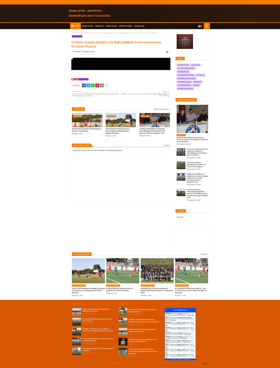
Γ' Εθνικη (201, 75)
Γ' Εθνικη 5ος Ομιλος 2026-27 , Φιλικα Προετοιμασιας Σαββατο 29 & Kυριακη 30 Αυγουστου (143, 351)
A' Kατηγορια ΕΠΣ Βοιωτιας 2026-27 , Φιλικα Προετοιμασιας (97, 320)
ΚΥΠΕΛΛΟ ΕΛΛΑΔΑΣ (185, 82)
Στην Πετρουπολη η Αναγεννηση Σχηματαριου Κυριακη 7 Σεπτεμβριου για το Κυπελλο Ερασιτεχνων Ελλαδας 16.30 (197, 193)
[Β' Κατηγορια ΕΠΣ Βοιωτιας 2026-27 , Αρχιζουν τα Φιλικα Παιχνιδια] (76, 341)
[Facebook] (84, 85)
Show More (203, 254)
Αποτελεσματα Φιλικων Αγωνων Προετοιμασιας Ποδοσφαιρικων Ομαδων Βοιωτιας (118, 131)
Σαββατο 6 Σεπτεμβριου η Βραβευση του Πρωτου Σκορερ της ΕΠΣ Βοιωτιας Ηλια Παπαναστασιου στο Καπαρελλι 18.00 (197, 178)
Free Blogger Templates (116, 363)
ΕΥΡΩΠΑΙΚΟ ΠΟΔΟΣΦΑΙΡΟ (187, 78)
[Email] (102, 85)
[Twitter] (88, 85)
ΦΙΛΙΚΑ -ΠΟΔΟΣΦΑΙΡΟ (186, 89)
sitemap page (139, 26)
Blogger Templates (88, 363)
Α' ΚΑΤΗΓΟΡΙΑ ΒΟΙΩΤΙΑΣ (186, 68)
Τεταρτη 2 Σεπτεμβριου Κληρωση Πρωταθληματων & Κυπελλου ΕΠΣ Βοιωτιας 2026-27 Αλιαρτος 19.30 (152, 131)
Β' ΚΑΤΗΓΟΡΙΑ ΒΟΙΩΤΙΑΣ (186, 75)
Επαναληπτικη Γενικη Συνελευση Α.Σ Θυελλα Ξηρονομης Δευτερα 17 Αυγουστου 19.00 (157, 290)
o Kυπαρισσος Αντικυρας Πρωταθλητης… (177, 314)
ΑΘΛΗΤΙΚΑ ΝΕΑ (87, 26)
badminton (99, 26)
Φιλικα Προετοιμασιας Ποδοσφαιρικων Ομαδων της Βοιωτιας (86, 130)
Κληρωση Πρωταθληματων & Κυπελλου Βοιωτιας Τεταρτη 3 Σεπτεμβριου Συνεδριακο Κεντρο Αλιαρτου (192, 139)
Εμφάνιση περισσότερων (161, 109)
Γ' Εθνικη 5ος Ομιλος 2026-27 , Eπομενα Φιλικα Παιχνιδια (97, 349)
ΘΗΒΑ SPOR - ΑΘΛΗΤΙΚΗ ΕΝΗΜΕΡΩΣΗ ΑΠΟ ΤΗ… (179, 323)
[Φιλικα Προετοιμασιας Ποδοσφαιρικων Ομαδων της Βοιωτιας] (76, 312)
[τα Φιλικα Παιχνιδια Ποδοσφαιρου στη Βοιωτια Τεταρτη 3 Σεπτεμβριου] (181, 165)
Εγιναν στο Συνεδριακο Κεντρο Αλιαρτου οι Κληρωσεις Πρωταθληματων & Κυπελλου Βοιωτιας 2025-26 (197, 152)
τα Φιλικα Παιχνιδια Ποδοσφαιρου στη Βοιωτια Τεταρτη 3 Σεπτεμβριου (196, 164)
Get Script (173, 359)
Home (205, 364)
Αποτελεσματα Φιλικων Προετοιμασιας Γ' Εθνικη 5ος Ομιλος (143, 310)
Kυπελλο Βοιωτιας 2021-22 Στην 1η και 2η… (179, 333)
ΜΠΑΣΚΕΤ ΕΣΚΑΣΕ (125, 26)
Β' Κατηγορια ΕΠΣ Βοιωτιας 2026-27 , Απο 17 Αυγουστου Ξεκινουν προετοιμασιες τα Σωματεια (191, 290)
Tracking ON (186, 359)
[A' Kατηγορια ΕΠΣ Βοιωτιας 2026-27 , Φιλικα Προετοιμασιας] (76, 322)
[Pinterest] (97, 85)
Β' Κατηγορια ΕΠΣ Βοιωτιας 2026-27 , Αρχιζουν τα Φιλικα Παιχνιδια (120, 289)
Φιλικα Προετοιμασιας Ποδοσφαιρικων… (179, 341)
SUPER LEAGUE (111, 26)
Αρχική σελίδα (76, 33)
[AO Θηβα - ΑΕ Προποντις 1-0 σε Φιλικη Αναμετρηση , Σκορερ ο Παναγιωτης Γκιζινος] (76, 331)
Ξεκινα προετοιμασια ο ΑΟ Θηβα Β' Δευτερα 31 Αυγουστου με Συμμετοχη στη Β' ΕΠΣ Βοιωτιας (88, 290)
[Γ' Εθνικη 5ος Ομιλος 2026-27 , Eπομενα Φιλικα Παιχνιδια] (76, 351)
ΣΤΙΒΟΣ (197, 85)
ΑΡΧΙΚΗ (77, 26)
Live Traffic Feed (180, 310)
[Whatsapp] (93, 85)
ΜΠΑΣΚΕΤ (198, 82)
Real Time (179, 359)
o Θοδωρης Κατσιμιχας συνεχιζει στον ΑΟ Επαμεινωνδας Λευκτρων (143, 340)
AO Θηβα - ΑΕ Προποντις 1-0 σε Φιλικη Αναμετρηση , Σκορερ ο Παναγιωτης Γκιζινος (97, 330)
